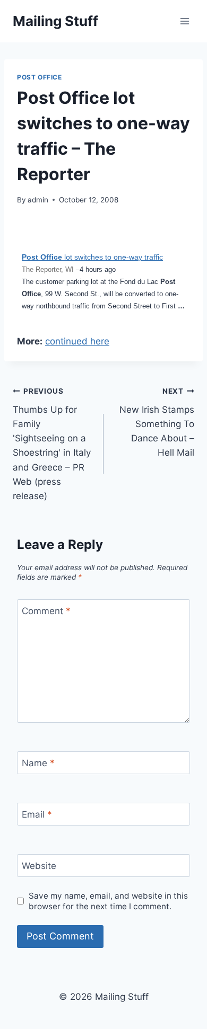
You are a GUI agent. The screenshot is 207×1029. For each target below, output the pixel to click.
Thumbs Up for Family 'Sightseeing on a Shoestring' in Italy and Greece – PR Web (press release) (52, 444)
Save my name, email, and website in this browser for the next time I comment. (108, 901)
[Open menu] (184, 21)
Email (37, 814)
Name (38, 763)
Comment (46, 611)
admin (38, 200)
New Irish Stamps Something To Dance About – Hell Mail (156, 422)
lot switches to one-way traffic (92, 257)
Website (39, 866)
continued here (77, 341)
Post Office (39, 77)
